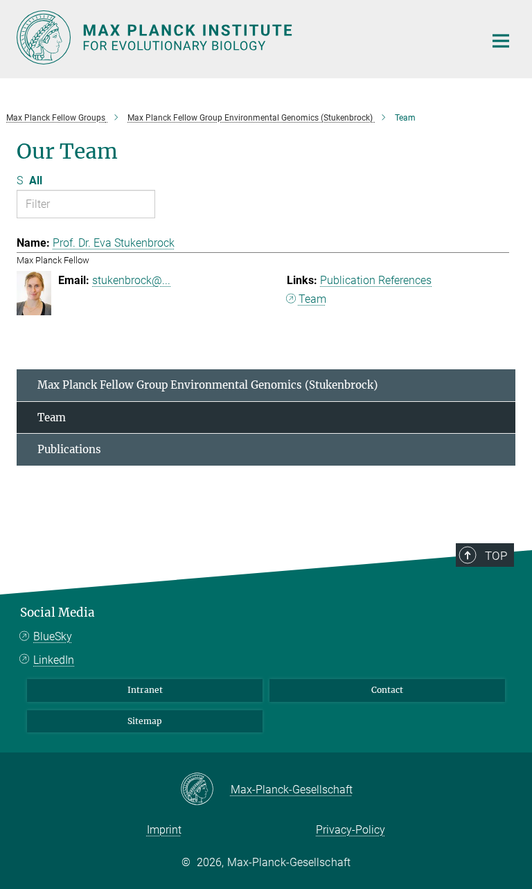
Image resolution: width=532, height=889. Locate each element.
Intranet (145, 690)
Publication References (376, 280)
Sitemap (144, 721)
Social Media (57, 612)
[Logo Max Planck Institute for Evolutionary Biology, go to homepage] (242, 37)
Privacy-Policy (350, 829)
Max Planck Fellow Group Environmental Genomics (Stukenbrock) (207, 384)
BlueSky (52, 636)
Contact (387, 690)
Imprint (164, 829)
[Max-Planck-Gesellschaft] (205, 790)
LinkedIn (53, 660)
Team (312, 299)
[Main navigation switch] (501, 41)
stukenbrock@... (131, 280)
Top (496, 556)
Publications (69, 449)
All (35, 180)
